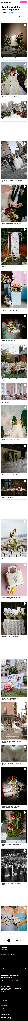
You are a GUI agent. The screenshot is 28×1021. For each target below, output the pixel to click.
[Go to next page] (20, 940)
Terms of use (4, 1002)
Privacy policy (4, 1000)
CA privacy (3, 1010)
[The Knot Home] (7, 2)
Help (2, 968)
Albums (20, 16)
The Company (5, 959)
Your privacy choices (5, 1008)
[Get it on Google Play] (15, 980)
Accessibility (4, 1005)
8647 (17, 940)
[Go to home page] (4, 947)
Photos (7, 16)
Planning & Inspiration (7, 954)
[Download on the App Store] (5, 980)
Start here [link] (3, 991)
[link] (2, 1018)
